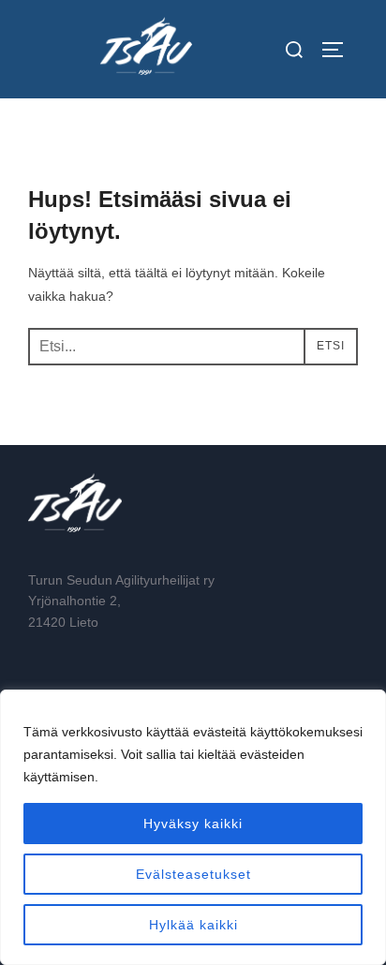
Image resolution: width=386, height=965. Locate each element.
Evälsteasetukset (193, 874)
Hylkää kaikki (193, 924)
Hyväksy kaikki (193, 823)
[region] (193, 827)
